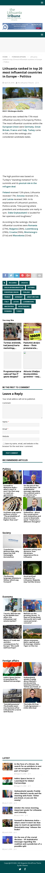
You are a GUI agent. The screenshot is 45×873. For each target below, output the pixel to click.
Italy (24, 130)
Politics (6, 468)
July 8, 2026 (19, 815)
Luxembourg (31, 228)
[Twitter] (20, 869)
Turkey (31, 130)
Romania (32, 225)
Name (5, 422)
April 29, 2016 (9, 83)
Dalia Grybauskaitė (17, 212)
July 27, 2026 (8, 803)
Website (5, 436)
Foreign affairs (10, 660)
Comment (6, 403)
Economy (7, 596)
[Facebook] (25, 869)
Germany (29, 126)
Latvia (10, 199)
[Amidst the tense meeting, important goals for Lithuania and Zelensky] (7, 810)
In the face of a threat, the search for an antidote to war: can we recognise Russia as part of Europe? (28, 767)
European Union (10, 126)
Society (6, 532)
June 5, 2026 (8, 849)
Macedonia (18, 235)
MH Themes (23, 865)
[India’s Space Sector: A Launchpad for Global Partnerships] (7, 781)
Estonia (20, 195)
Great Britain (33, 297)
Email (4, 429)
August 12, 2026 (21, 774)
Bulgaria (13, 228)
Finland (6, 192)
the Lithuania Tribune (26, 83)
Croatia (13, 232)
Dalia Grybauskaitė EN (13, 287)
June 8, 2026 (8, 832)
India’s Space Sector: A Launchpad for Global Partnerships (24, 780)
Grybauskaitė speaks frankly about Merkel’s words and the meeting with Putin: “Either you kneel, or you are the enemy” (27, 795)
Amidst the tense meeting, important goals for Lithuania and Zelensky (27, 810)
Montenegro (30, 232)
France (13, 130)
